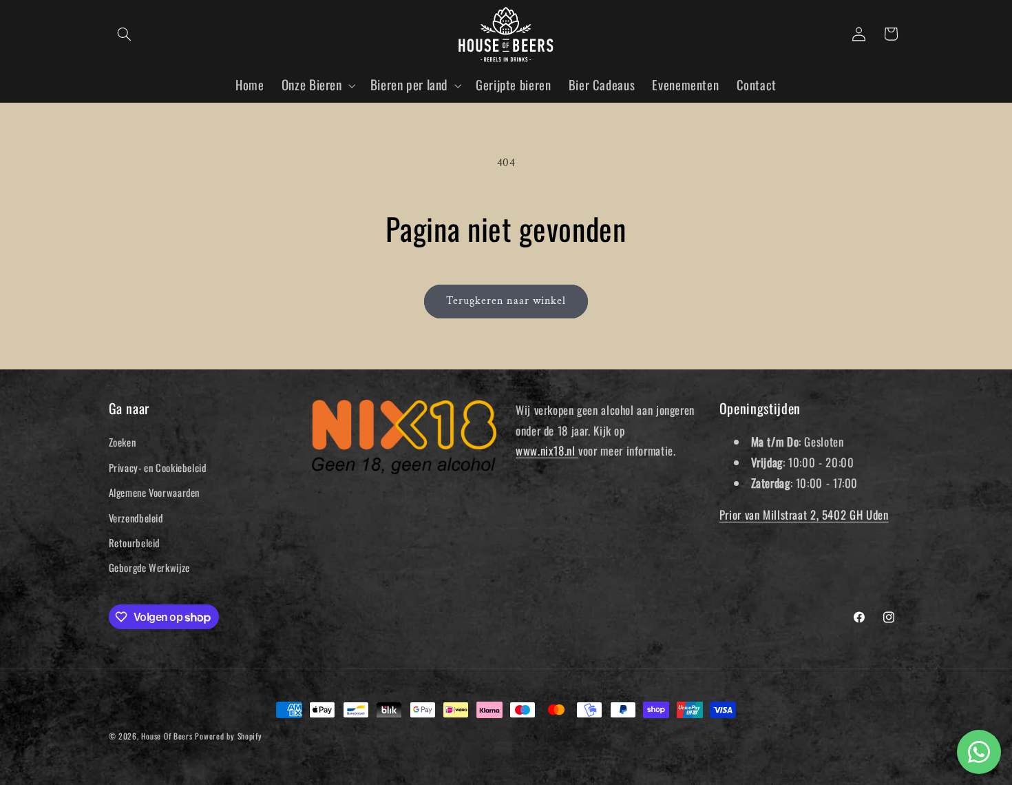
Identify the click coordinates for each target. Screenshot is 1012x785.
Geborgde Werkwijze (149, 567)
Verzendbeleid (136, 517)
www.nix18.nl (547, 450)
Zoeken (122, 441)
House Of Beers (166, 736)
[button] (124, 34)
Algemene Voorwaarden (154, 492)
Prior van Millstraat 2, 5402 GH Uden (804, 514)
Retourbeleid (134, 542)
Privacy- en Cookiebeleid (158, 467)
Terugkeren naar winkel (506, 301)
